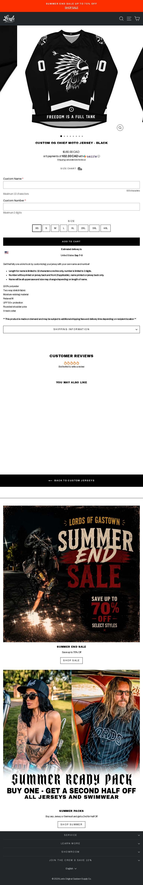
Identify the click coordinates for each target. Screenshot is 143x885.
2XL (83, 228)
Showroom (70, 852)
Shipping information (71, 329)
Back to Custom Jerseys (74, 480)
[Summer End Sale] (71, 574)
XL (72, 228)
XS (37, 228)
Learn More (70, 843)
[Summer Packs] (71, 738)
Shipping (61, 160)
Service (70, 835)
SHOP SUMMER (71, 824)
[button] (71, 156)
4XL (106, 228)
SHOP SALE (71, 660)
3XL (94, 228)
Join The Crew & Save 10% (70, 860)
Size (71, 221)
